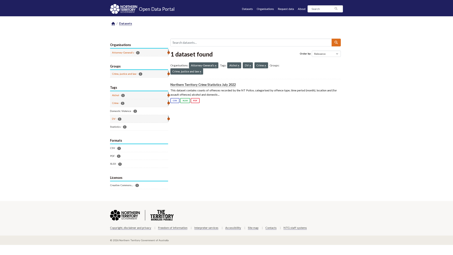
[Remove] (215, 65)
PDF (195, 100)
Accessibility (233, 227)
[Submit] (336, 42)
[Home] (113, 24)
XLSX (185, 100)
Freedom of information (172, 227)
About (302, 8)
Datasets (247, 8)
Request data (286, 8)
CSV (175, 100)
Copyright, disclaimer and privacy (130, 227)
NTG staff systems (295, 227)
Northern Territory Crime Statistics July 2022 (203, 85)
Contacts (271, 227)
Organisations (265, 8)
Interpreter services (206, 227)
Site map (253, 227)
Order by (305, 53)
